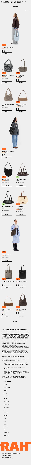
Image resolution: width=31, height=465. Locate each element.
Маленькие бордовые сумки (22, 338)
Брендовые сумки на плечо (8, 339)
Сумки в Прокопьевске (9, 336)
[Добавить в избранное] (13, 53)
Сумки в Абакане (5, 330)
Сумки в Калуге (12, 338)
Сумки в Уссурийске (13, 333)
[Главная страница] (15, 462)
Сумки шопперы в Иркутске (11, 342)
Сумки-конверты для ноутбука (9, 329)
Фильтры (27, 10)
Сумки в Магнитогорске (19, 343)
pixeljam (10, 457)
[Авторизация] (25, 462)
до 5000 (12, 343)
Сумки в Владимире (18, 339)
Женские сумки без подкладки (16, 330)
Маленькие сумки (22, 333)
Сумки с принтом (14, 341)
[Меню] (2, 462)
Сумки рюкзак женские (15, 334)
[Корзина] (28, 463)
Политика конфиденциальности (11, 453)
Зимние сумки (18, 336)
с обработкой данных (15, 2)
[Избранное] (5, 462)
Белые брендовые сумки (21, 329)
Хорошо (15, 6)
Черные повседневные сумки (14, 335)
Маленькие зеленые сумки (15, 337)
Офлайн (21, 185)
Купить (7, 53)
